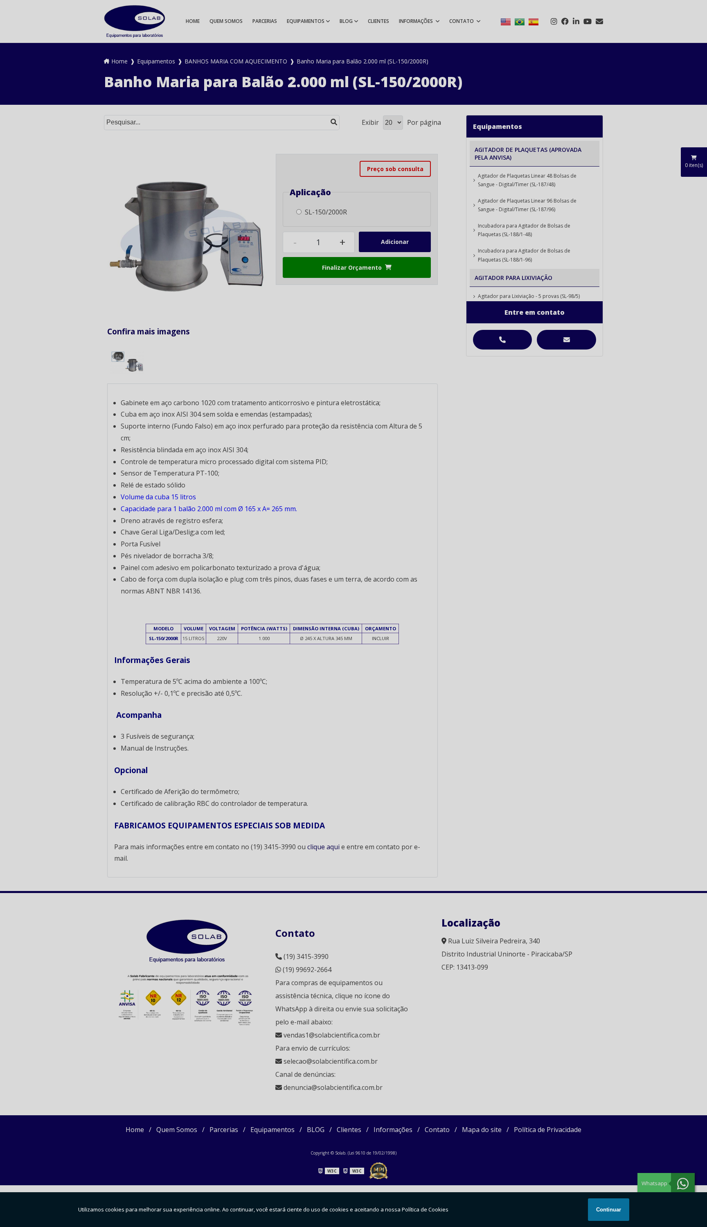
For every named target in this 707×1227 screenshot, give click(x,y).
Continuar (608, 1210)
